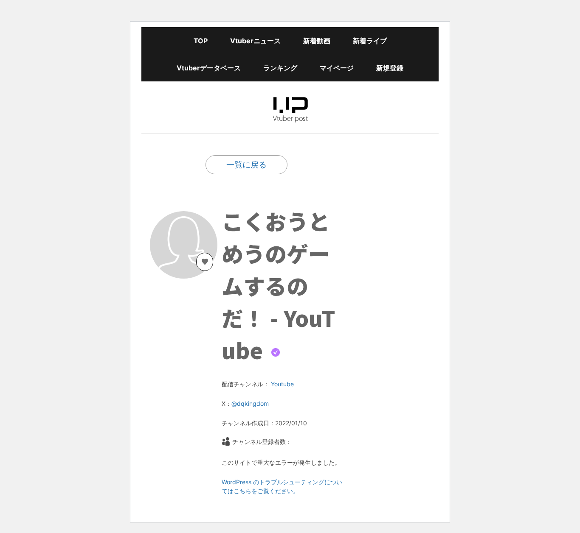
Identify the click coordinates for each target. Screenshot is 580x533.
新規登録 (389, 68)
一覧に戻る (246, 165)
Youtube (282, 384)
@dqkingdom (250, 403)
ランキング (280, 68)
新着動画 (316, 40)
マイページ (337, 68)
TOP (201, 40)
